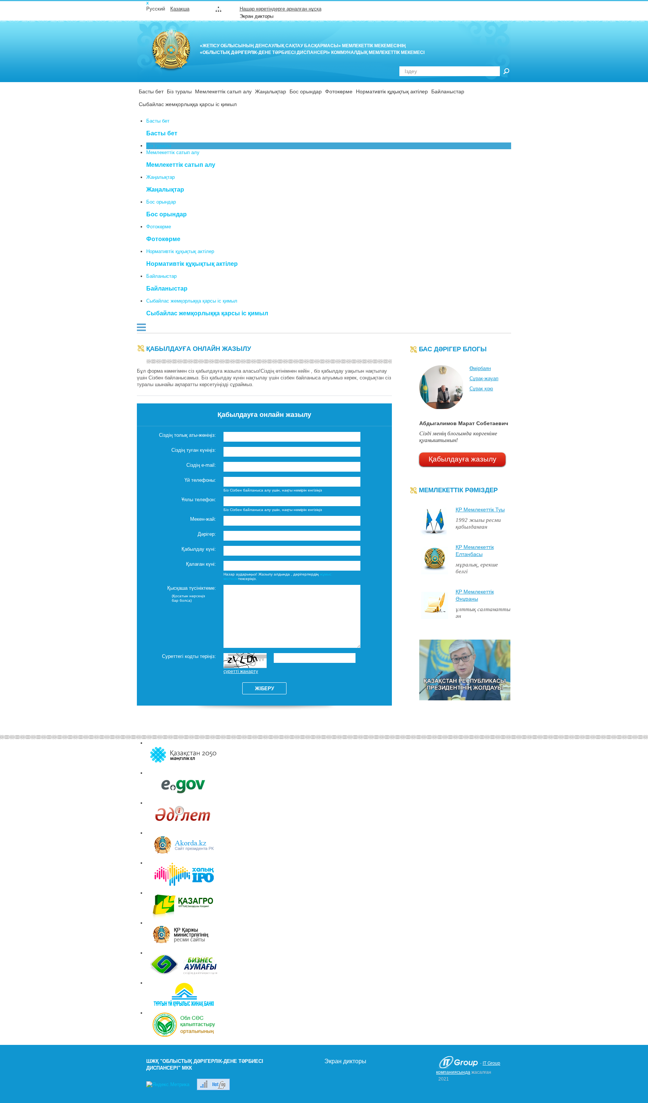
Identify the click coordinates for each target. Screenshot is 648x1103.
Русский (155, 9)
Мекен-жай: (203, 519)
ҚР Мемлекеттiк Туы (480, 510)
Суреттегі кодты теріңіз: (189, 656)
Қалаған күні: (201, 564)
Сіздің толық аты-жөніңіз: (187, 435)
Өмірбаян (480, 368)
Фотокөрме (338, 91)
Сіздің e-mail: (201, 465)
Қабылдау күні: (199, 549)
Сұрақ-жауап (484, 378)
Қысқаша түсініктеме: (191, 588)
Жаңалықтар (270, 91)
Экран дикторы (256, 16)
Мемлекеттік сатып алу (223, 91)
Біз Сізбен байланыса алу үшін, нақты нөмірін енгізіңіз (273, 490)
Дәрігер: (207, 534)
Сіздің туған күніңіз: (193, 450)
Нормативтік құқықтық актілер (392, 91)
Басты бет (151, 91)
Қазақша (179, 9)
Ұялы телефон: (199, 499)
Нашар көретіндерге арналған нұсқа (280, 9)
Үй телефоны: (200, 480)
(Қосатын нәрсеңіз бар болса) (188, 598)
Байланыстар (447, 91)
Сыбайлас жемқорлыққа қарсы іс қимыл (188, 104)
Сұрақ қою (481, 388)
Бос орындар (306, 91)
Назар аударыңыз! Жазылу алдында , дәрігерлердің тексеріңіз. (278, 576)
